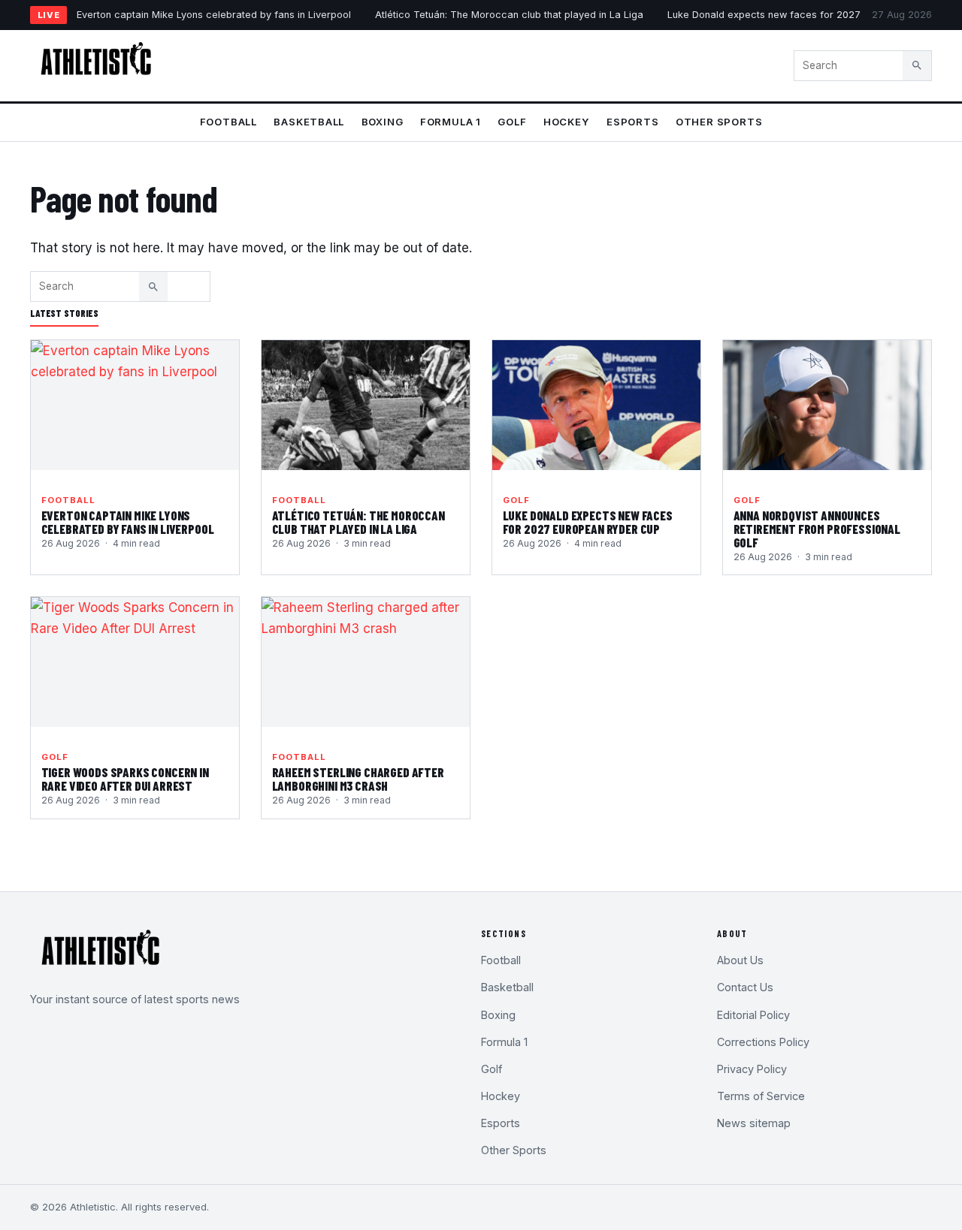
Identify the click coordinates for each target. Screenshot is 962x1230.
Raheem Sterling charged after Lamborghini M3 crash (358, 778)
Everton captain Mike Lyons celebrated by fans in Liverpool (214, 14)
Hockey (566, 122)
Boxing (383, 122)
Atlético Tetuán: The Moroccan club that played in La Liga (509, 14)
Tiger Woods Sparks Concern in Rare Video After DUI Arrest (125, 778)
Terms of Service (761, 1096)
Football (228, 122)
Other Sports (719, 122)
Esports (633, 122)
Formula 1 (450, 122)
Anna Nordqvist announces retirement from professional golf (817, 529)
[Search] (917, 65)
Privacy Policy (752, 1069)
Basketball (309, 122)
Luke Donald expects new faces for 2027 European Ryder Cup (812, 14)
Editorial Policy (753, 1014)
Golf (512, 122)
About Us (740, 960)
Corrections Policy (763, 1042)
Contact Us (745, 987)
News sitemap (754, 1123)
